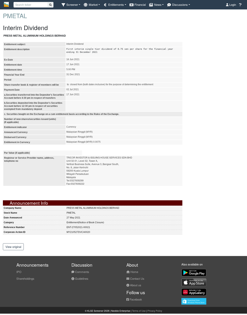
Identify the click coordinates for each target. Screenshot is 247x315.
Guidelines (81, 278)
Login (232, 5)
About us (135, 285)
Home (134, 272)
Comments (81, 272)
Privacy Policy (154, 310)
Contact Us (136, 278)
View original (13, 247)
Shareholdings (25, 278)
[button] (71, 4)
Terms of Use (139, 310)
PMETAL (15, 15)
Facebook (135, 299)
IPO (18, 272)
